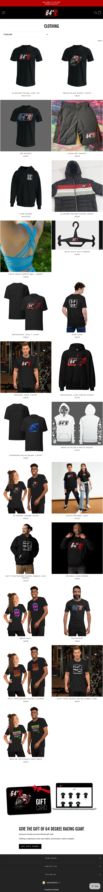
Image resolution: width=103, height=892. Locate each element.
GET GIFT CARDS (30, 846)
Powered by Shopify (51, 890)
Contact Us (51, 866)
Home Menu (51, 858)
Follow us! (51, 874)
